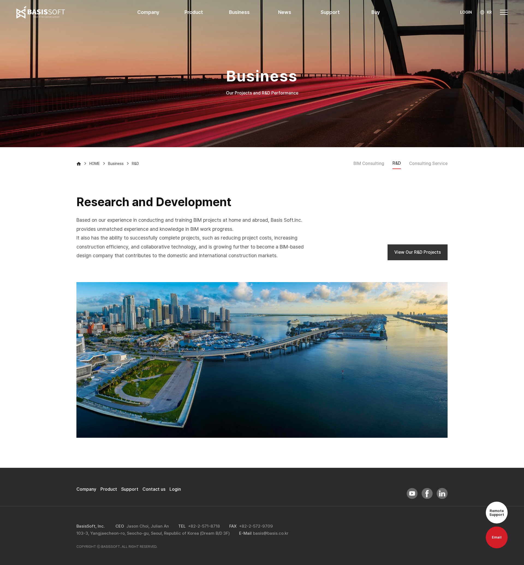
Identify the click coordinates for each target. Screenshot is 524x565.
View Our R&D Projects (417, 252)
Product (108, 489)
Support (129, 489)
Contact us (153, 489)
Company (86, 489)
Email (497, 537)
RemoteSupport (496, 512)
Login (175, 489)
